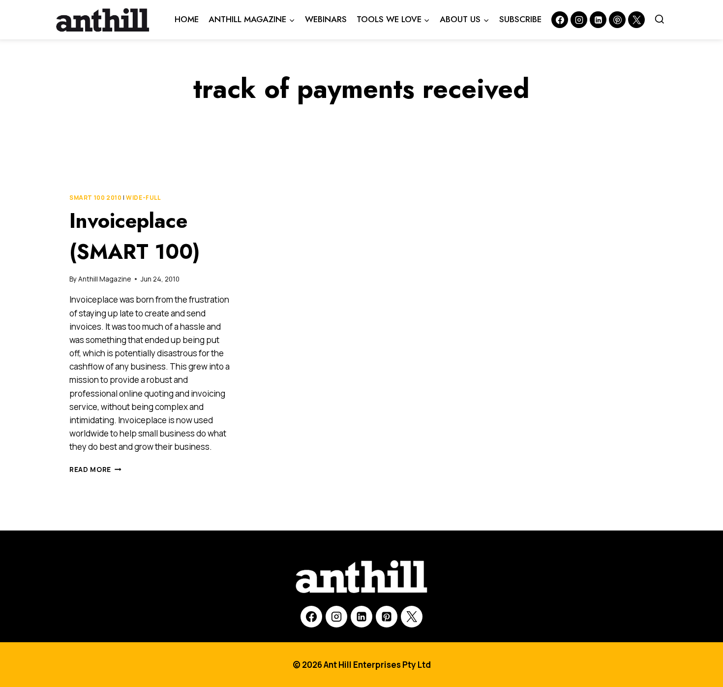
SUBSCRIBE (520, 19)
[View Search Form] (659, 20)
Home (187, 19)
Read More (95, 469)
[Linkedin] (598, 19)
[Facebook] (559, 19)
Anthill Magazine (104, 279)
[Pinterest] (617, 19)
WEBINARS (326, 19)
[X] (411, 616)
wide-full (143, 197)
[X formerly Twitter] (636, 19)
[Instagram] (579, 19)
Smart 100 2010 (95, 197)
